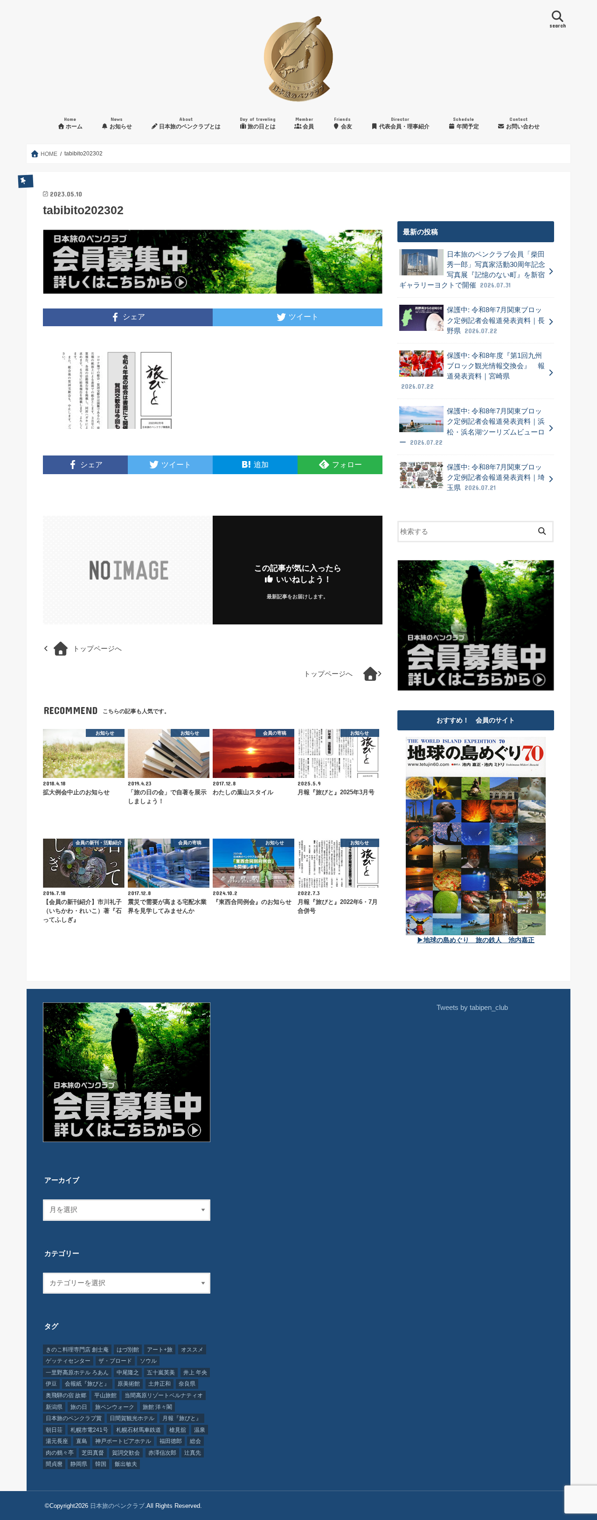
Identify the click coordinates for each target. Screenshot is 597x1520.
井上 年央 (195, 1372)
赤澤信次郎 (162, 1453)
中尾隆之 (128, 1372)
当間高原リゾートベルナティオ (164, 1395)
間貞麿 (54, 1464)
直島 (81, 1441)
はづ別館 (128, 1349)
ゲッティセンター (68, 1361)
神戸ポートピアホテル (123, 1441)
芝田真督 (93, 1453)
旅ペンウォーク (114, 1407)
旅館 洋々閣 (157, 1407)
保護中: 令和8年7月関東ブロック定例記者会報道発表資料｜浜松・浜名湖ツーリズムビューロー (472, 426)
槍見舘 (177, 1430)
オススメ (192, 1349)
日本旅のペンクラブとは (189, 123)
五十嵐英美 (161, 1372)
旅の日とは (258, 123)
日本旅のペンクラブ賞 (74, 1418)
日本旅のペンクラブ (117, 1505)
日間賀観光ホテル (132, 1418)
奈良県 (187, 1383)
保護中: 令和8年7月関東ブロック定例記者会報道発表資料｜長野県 (496, 320)
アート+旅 (160, 1349)
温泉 (199, 1430)
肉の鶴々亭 (60, 1453)
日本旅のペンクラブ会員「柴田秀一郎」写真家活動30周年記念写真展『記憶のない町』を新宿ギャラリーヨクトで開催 (472, 270)
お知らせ (120, 123)
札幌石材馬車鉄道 (138, 1430)
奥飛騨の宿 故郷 (66, 1395)
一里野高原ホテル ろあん (77, 1372)
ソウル (148, 1361)
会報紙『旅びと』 (87, 1383)
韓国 (100, 1464)
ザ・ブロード (115, 1361)
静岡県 (78, 1464)
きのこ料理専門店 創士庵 (77, 1349)
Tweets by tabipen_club (472, 1007)
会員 (304, 123)
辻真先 (192, 1453)
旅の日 (78, 1407)
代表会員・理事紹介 (404, 123)
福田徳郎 (171, 1441)
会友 (343, 123)
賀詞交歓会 (126, 1453)
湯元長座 (57, 1441)
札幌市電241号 (89, 1430)
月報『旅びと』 (181, 1418)
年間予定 (466, 123)
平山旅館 (105, 1395)
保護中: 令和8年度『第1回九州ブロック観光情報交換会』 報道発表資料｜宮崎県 (473, 371)
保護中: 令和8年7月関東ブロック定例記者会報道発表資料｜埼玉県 (496, 477)
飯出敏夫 (126, 1464)
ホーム (73, 123)
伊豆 (51, 1383)
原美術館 (129, 1383)
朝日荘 (54, 1430)
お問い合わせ (522, 123)
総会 (195, 1441)
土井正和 (159, 1383)
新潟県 (54, 1407)
